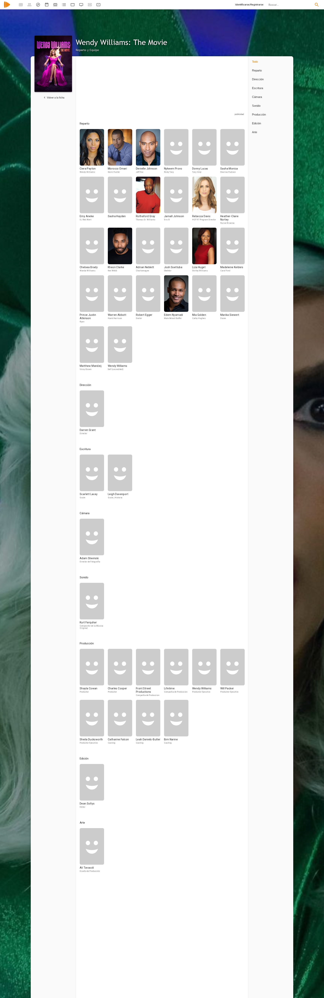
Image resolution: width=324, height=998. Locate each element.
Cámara (257, 96)
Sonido (256, 105)
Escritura (257, 88)
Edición (256, 123)
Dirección (258, 79)
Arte (254, 132)
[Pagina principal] (7, 7)
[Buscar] (317, 5)
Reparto (257, 70)
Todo (255, 61)
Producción (259, 114)
